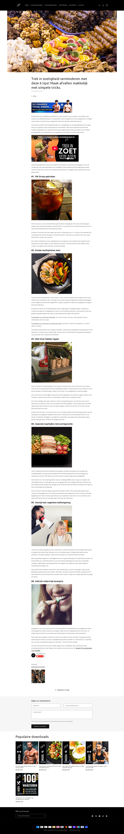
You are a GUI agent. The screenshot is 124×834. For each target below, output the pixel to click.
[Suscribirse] (44, 816)
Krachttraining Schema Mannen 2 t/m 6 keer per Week (26, 767)
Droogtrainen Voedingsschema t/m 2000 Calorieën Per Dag (50, 767)
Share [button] (35, 96)
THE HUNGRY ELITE (52, 830)
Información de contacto (74, 830)
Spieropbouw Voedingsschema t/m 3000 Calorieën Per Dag (73, 767)
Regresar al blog (63, 690)
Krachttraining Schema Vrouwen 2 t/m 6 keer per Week (96, 767)
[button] (99, 5)
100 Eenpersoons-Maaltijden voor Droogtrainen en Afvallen (25, 798)
